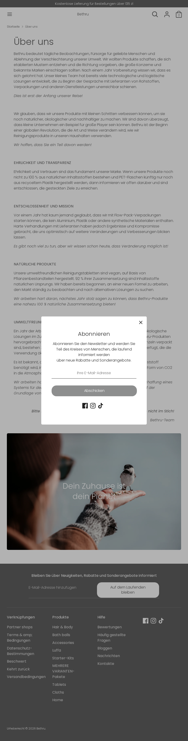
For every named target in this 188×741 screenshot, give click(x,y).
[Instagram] (93, 405)
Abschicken (94, 390)
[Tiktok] (100, 405)
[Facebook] (85, 405)
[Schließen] (141, 322)
